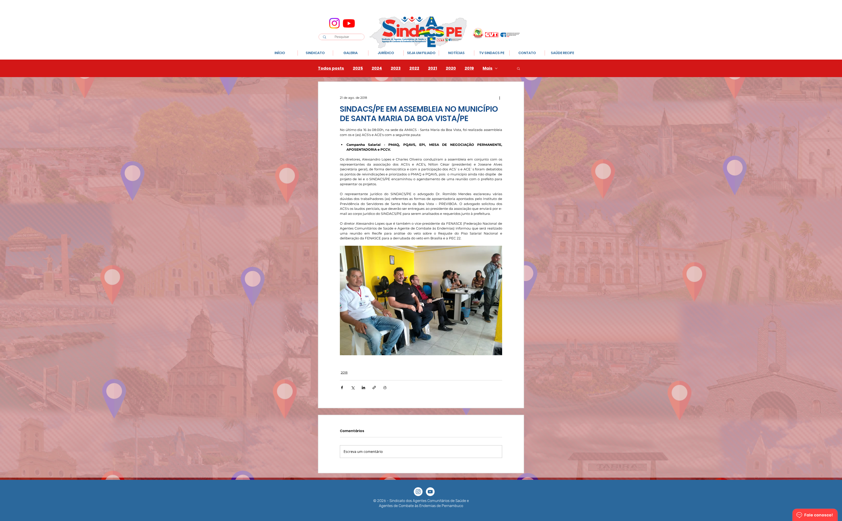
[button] (518, 68)
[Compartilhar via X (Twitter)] (353, 387)
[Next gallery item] (496, 300)
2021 (432, 68)
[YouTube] (430, 491)
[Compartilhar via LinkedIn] (363, 387)
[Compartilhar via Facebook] (342, 387)
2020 (451, 68)
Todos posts (331, 68)
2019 (469, 68)
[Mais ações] (499, 97)
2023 (396, 68)
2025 (358, 68)
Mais (487, 68)
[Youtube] (349, 23)
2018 (344, 372)
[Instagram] (334, 23)
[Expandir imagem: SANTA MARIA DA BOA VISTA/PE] (421, 300)
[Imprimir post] (385, 387)
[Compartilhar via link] (374, 387)
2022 (414, 68)
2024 (377, 68)
